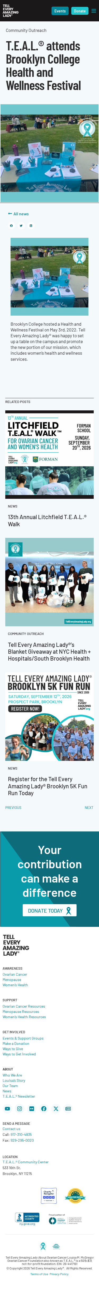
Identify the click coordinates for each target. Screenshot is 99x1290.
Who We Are (12, 1075)
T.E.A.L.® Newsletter (19, 1096)
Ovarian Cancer (15, 974)
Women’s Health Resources (24, 1016)
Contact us (11, 1128)
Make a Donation (16, 1043)
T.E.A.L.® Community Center (26, 1161)
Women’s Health (15, 984)
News (7, 1090)
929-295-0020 (22, 1140)
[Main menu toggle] (93, 10)
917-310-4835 (21, 1134)
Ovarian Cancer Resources (24, 1006)
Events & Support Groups (23, 1038)
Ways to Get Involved (19, 1053)
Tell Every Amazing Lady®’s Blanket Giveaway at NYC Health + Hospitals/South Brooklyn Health (49, 651)
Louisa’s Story (14, 1080)
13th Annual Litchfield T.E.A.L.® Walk (47, 520)
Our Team (10, 1085)
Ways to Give (13, 1048)
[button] (60, 11)
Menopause (12, 979)
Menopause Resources (21, 1011)
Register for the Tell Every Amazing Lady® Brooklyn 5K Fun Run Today (47, 785)
